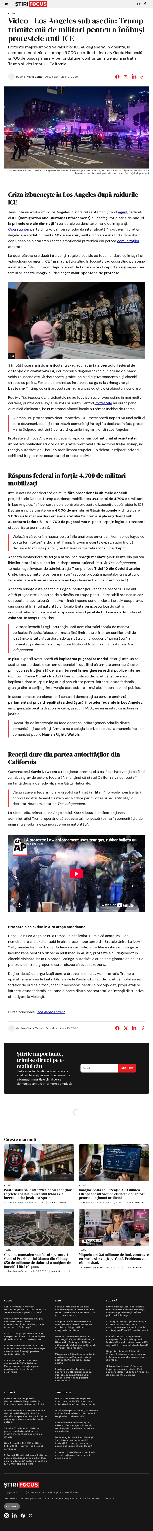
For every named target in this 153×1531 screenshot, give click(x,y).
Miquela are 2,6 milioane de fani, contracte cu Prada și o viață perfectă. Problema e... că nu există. (75, 1358)
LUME (12, 14)
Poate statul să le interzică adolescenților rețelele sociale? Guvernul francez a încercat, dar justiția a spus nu (75, 1311)
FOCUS (8, 1300)
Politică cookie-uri (90, 1498)
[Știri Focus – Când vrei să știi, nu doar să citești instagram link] (7, 1515)
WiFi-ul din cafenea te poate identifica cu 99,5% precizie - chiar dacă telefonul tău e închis (75, 1401)
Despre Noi (10, 1498)
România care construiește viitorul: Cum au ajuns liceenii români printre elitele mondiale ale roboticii (74, 1427)
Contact (109, 1498)
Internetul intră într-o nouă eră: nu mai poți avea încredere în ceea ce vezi (75, 1455)
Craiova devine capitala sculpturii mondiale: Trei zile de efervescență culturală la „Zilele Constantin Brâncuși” (25, 1323)
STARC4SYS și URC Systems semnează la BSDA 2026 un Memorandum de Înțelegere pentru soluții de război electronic (21, 1366)
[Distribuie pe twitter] (126, 76)
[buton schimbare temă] (146, 4)
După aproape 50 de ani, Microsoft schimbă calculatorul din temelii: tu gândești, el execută (76, 1413)
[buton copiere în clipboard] (141, 76)
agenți (123, 212)
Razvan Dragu (16, 1202)
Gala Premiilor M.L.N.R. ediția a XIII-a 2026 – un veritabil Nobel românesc (23, 1446)
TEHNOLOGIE (63, 1392)
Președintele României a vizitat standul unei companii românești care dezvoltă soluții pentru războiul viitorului (24, 1350)
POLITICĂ (112, 1300)
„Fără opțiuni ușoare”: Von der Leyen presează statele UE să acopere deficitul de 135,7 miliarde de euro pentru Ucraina (127, 1370)
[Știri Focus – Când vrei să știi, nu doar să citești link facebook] (23, 1515)
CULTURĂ (9, 1392)
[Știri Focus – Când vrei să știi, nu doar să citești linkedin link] (14, 1515)
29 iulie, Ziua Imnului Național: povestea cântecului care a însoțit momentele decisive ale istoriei (23, 1433)
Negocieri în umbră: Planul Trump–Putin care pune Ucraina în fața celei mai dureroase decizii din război (127, 1355)
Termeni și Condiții (30, 1498)
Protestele (103, 403)
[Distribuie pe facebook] (118, 76)
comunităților (128, 241)
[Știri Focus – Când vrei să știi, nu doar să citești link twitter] (30, 1515)
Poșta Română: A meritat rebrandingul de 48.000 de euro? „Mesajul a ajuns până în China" (25, 1309)
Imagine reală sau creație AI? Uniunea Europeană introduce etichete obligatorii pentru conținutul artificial (73, 1326)
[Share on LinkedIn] (134, 76)
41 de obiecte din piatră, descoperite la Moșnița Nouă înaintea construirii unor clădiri (24, 1401)
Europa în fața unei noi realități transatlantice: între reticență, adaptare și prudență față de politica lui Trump (125, 1311)
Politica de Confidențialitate (61, 1498)
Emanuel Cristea (92, 1202)
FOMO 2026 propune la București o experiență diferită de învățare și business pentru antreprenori (24, 1336)
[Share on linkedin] (134, 1028)
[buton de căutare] (138, 4)
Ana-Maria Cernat (32, 76)
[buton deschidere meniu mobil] (6, 4)
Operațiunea (18, 229)
